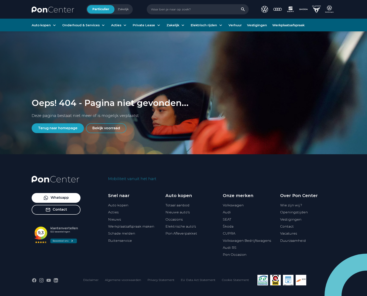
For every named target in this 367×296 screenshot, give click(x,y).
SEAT (227, 219)
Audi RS (229, 248)
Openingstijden (294, 212)
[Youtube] (48, 280)
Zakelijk (123, 9)
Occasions (174, 219)
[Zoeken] (243, 9)
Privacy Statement (160, 280)
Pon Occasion (234, 255)
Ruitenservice (120, 241)
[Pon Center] (53, 9)
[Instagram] (41, 280)
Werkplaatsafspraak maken (131, 226)
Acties (113, 212)
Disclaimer (91, 280)
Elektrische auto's (180, 226)
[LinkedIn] (55, 280)
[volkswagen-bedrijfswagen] (329, 9)
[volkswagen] (265, 9)
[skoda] (303, 9)
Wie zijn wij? (291, 205)
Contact (287, 226)
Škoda (228, 226)
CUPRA (229, 233)
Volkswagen (233, 205)
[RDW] (301, 280)
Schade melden (121, 233)
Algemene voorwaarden (123, 280)
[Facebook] (34, 280)
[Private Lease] (288, 280)
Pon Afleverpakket (181, 233)
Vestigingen (290, 219)
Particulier (100, 9)
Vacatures (288, 233)
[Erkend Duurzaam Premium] (262, 280)
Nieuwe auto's (177, 212)
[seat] (290, 9)
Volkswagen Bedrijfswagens (247, 241)
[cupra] (316, 9)
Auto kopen (118, 205)
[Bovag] (275, 280)
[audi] (278, 9)
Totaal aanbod (177, 205)
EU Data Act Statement (198, 280)
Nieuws (114, 219)
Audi (227, 212)
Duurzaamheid (293, 241)
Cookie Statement (235, 280)
